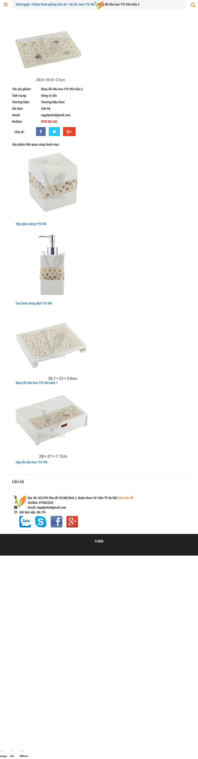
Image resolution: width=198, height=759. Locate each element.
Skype (41, 521)
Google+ (72, 521)
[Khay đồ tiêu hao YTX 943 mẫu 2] (99, 49)
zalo (25, 521)
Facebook (56, 521)
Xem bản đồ (126, 497)
